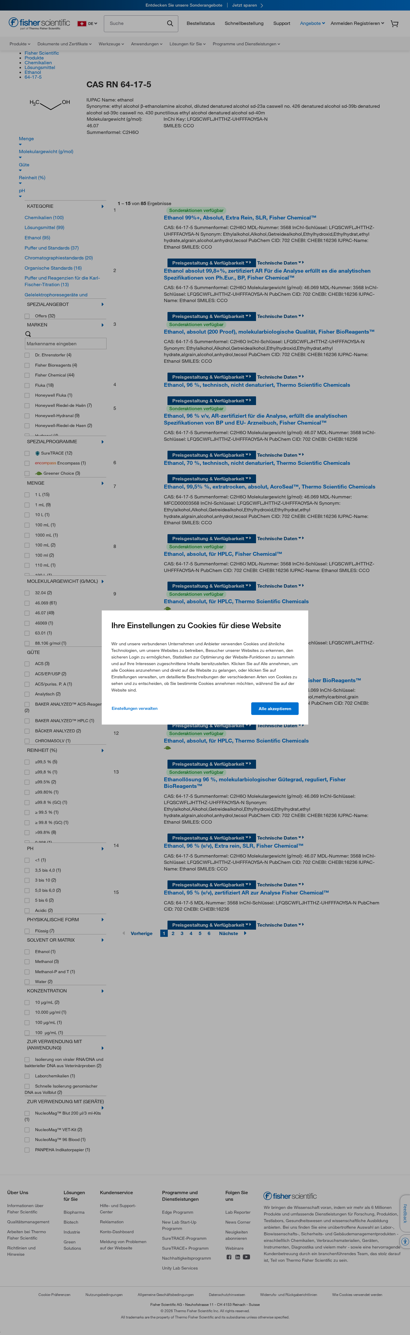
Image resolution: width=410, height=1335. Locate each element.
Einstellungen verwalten (135, 708)
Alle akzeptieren (275, 708)
